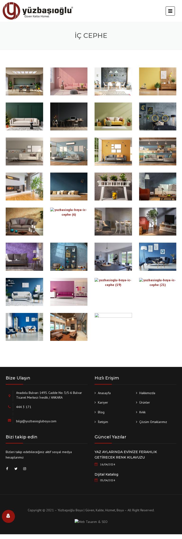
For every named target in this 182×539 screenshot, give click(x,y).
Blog (101, 412)
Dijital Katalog (106, 474)
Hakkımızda (147, 393)
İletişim (103, 422)
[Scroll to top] (172, 528)
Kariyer (103, 402)
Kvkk (142, 412)
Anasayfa (104, 393)
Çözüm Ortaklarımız (153, 422)
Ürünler (144, 402)
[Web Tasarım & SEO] (91, 522)
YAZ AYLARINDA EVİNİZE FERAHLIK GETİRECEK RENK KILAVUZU (126, 455)
